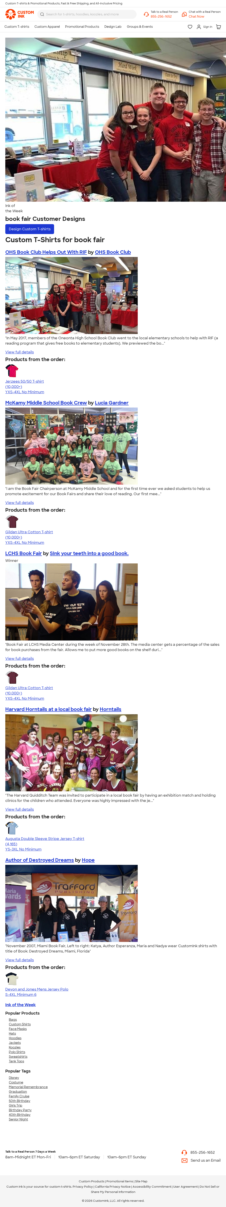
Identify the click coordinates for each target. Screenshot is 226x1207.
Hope (88, 860)
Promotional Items (119, 1181)
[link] (19, 14)
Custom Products (91, 1181)
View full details (19, 352)
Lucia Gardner (112, 403)
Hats (12, 1033)
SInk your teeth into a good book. (89, 553)
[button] (205, 16)
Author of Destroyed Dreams (39, 860)
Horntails (110, 709)
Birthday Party (20, 1110)
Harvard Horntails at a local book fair (48, 709)
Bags (13, 1020)
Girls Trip (15, 1105)
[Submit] (42, 14)
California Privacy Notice (113, 1187)
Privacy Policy (83, 1187)
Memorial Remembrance (28, 1087)
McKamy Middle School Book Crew (46, 403)
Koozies (15, 1047)
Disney (14, 1078)
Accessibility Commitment (152, 1187)
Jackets (15, 1043)
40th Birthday (19, 1115)
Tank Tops (16, 1061)
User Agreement (185, 1187)
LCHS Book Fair (23, 553)
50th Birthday (19, 1101)
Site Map (141, 1181)
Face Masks (18, 1029)
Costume (16, 1082)
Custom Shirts (20, 1024)
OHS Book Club (113, 252)
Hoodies (15, 1038)
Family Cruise (19, 1096)
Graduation (18, 1092)
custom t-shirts (60, 1187)
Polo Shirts (17, 1052)
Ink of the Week (20, 1005)
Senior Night (18, 1119)
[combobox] (87, 14)
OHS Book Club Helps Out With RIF (46, 252)
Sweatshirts (18, 1057)
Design (30, 229)
